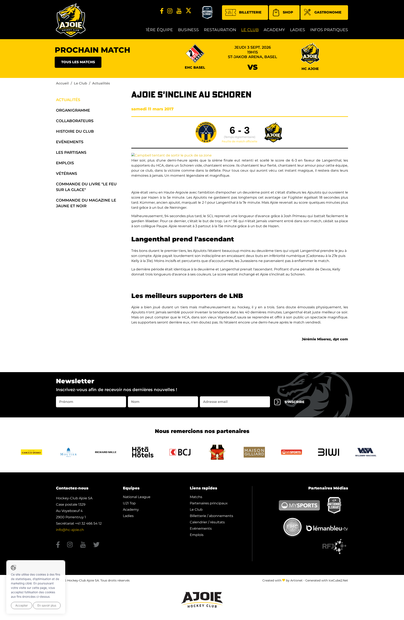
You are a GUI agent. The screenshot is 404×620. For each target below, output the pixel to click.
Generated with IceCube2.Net (326, 580)
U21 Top (129, 503)
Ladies (297, 29)
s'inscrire (294, 402)
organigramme (73, 110)
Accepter (21, 605)
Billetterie (250, 12)
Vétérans (66, 173)
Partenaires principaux (209, 503)
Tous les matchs (78, 62)
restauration (220, 29)
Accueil (62, 83)
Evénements (69, 142)
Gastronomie (328, 12)
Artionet (296, 580)
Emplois (65, 163)
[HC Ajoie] (70, 20)
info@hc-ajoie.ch (70, 530)
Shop (288, 12)
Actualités (68, 100)
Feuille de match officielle (239, 141)
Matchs (196, 497)
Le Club (250, 29)
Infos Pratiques (329, 29)
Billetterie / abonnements (211, 516)
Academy (274, 29)
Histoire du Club (75, 131)
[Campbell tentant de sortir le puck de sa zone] (171, 155)
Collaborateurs (74, 121)
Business (188, 29)
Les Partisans (71, 152)
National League (136, 497)
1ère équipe (159, 29)
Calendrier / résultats (207, 522)
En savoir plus (46, 605)
